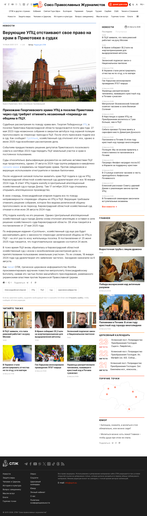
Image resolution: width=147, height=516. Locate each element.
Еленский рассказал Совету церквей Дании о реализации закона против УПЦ (121, 188)
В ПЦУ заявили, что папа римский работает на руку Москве (16, 334)
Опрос (33, 474)
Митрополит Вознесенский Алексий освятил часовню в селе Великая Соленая (120, 106)
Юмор (103, 420)
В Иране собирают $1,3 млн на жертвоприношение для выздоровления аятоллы (49, 334)
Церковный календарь (114, 335)
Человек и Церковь (42, 16)
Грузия (98, 11)
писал (10, 267)
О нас (32, 496)
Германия (79, 11)
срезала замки (11, 167)
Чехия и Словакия (129, 11)
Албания (37, 11)
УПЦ (85, 124)
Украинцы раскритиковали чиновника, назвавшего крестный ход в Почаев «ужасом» (121, 94)
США (116, 11)
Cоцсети (34, 478)
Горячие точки (118, 16)
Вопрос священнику (84, 16)
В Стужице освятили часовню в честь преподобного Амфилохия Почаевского (121, 175)
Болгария (67, 11)
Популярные (121, 31)
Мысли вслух (102, 16)
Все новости (108, 206)
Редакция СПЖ (40, 45)
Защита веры (24, 16)
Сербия (108, 11)
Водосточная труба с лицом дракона (120, 249)
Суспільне (32, 138)
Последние (107, 31)
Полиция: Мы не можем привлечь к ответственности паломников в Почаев (120, 152)
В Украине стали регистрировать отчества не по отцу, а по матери (16, 367)
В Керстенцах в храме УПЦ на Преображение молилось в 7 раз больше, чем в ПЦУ (119, 119)
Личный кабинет (37, 492)
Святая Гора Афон (52, 11)
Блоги (130, 16)
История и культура (63, 16)
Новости (12, 16)
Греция (89, 11)
